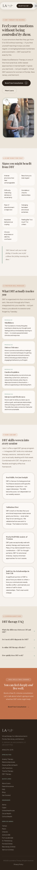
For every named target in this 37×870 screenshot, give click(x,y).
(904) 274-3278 (7, 750)
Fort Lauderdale (7, 838)
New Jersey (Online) (8, 847)
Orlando (5, 832)
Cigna (4, 807)
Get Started (6, 795)
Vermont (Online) (8, 850)
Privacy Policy (18, 864)
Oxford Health (7, 816)
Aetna (4, 805)
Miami (4, 829)
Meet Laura (9, 90)
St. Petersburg (7, 841)
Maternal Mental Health (10, 765)
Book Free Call (25, 6)
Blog (3, 792)
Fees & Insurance (8, 786)
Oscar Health (6, 813)
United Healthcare (8, 810)
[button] (18, 631)
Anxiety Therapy (7, 759)
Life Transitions (7, 768)
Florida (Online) (7, 844)
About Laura (6, 783)
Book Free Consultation (16, 83)
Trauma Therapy (7, 771)
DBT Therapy (6, 774)
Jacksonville (6, 835)
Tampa (4, 826)
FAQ (3, 789)
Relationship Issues (8, 762)
